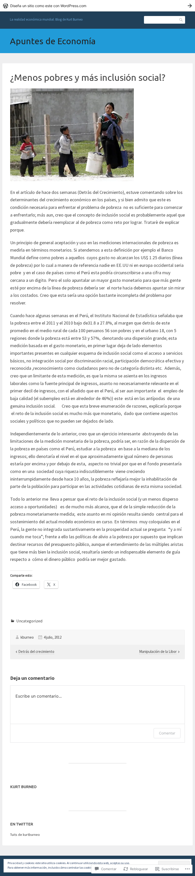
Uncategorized (29, 620)
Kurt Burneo (23, 787)
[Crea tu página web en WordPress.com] (97, 5)
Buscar (181, 19)
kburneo (27, 637)
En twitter (21, 824)
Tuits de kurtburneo (25, 834)
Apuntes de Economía (53, 41)
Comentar (167, 733)
